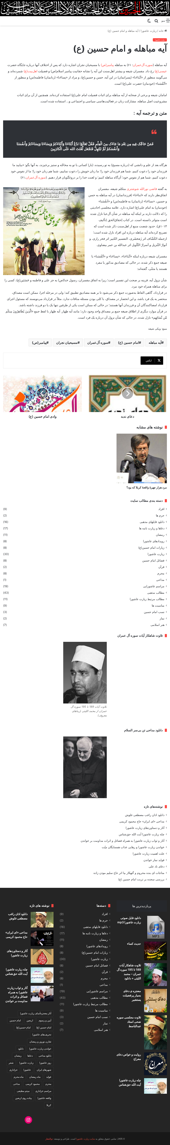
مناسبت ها (158, 605)
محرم (160, 573)
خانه (161, 30)
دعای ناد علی (156, 866)
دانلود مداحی (45, 1055)
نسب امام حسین (154, 612)
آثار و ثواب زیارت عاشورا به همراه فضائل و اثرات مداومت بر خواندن (122, 840)
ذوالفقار (49, 1139)
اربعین (30, 1020)
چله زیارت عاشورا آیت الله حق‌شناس (141, 834)
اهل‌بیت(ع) (30, 71)
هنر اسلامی (157, 624)
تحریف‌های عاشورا (41, 1034)
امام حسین (15, 1020)
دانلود (20, 1048)
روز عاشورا (45, 1062)
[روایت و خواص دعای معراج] (155, 1063)
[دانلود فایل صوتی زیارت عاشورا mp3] (155, 927)
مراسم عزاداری (43, 1090)
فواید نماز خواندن (153, 860)
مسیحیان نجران (67, 342)
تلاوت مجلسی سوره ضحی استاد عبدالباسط (129, 1021)
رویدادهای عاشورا (153, 541)
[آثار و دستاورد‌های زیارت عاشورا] (42, 956)
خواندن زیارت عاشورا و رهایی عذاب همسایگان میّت (133, 847)
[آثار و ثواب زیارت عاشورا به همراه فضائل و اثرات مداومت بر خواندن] (42, 993)
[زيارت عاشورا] (85, 8)
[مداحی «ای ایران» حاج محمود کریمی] (42, 938)
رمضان (160, 534)
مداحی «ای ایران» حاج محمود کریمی (141, 821)
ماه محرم (18, 1076)
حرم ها (160, 515)
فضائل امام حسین (153, 560)
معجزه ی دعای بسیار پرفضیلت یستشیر (132, 995)
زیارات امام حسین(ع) (151, 547)
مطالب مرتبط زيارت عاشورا (147, 599)
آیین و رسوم (45, 1020)
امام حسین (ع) (128, 342)
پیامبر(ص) (107, 65)
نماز (162, 618)
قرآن (161, 567)
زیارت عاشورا (149, 30)
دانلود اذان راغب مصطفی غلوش (144, 815)
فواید (48, 1076)
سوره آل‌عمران (143, 65)
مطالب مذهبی (155, 592)
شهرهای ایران (44, 1069)
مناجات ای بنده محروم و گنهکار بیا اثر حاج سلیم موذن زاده (129, 873)
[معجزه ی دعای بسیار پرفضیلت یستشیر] (155, 1001)
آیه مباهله (155, 342)
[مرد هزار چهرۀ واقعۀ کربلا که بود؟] (142, 458)
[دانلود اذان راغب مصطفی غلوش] (42, 919)
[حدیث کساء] (155, 951)
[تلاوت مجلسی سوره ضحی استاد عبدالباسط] (155, 1032)
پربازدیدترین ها (141, 906)
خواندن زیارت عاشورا (40, 1048)
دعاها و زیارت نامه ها (151, 528)
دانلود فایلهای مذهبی (152, 522)
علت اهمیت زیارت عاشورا (148, 853)
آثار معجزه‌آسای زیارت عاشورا (35, 1013)
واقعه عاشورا (44, 1098)
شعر (11, 1062)
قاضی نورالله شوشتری (142, 189)
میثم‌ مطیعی (23, 1090)
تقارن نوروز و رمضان (40, 1041)
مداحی (160, 579)
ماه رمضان (34, 1076)
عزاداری (13, 1069)
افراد (161, 509)
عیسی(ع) (161, 71)
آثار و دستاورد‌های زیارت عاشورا (145, 827)
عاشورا (27, 1069)
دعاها (30, 1055)
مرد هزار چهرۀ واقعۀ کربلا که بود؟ (146, 487)
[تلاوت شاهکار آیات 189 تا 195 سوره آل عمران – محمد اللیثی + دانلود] (155, 974)
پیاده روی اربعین (23, 1098)
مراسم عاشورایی (153, 586)
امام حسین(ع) (23, 1027)
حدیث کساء (134, 943)
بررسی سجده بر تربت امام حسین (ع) (141, 879)
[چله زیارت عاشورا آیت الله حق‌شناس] (155, 1086)
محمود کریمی (33, 1083)
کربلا (48, 1105)
